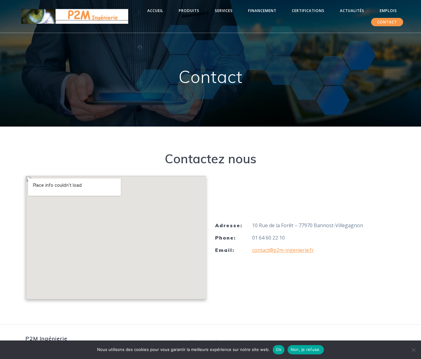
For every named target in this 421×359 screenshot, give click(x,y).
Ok (278, 349)
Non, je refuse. (306, 349)
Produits (189, 10)
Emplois (388, 10)
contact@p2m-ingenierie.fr (283, 250)
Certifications (308, 10)
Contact (387, 22)
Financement (262, 10)
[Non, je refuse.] (413, 350)
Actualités (352, 10)
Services (224, 10)
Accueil (155, 10)
